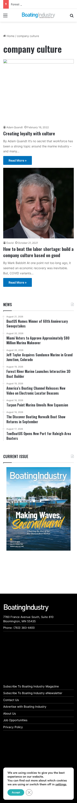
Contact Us (11, 700)
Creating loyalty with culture (29, 133)
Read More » (18, 160)
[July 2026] (38, 509)
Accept (16, 792)
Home (10, 36)
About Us (9, 713)
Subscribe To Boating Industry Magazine (31, 686)
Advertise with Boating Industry (24, 706)
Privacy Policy (13, 727)
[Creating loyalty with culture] (38, 91)
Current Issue (15, 456)
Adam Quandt (14, 127)
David (9, 242)
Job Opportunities (15, 720)
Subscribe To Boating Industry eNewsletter (32, 693)
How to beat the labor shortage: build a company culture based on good (38, 252)
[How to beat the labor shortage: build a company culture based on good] (38, 203)
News (7, 304)
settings (60, 784)
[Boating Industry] (38, 15)
